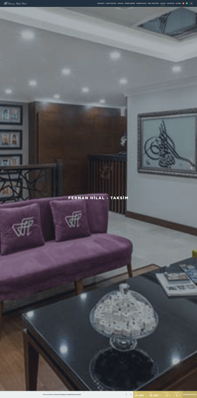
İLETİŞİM (178, 3)
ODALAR (120, 3)
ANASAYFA (101, 3)
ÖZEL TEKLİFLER (153, 3)
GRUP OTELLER (111, 3)
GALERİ (162, 3)
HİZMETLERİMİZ (130, 3)
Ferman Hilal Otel (15, 3)
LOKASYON (170, 3)
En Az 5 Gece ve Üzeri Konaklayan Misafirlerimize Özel (62, 394)
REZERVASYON (141, 3)
